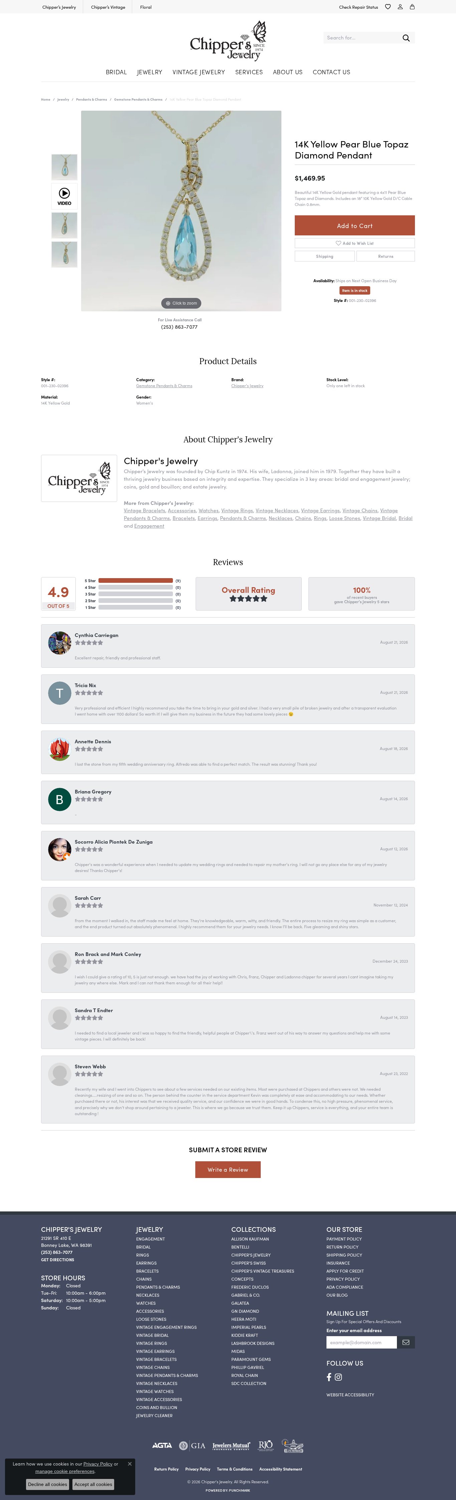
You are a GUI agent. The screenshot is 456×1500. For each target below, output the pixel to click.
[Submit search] (406, 37)
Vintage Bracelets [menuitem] (156, 1359)
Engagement (149, 525)
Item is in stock (355, 290)
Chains (303, 517)
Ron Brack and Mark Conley (108, 953)
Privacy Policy (343, 1279)
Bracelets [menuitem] (147, 1271)
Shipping (324, 256)
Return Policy (342, 1247)
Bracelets (184, 517)
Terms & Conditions (235, 1469)
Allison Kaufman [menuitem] (250, 1239)
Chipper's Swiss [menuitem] (248, 1263)
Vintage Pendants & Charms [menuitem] (167, 1375)
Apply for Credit (345, 1271)
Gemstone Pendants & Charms (138, 99)
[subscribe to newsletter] (406, 1342)
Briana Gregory (93, 791)
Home (45, 99)
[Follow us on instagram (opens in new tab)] (338, 1377)
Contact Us (331, 72)
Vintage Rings (237, 510)
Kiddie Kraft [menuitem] (244, 1335)
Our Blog (337, 1295)
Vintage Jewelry (199, 72)
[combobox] (360, 37)
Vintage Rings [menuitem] (151, 1343)
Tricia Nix (85, 684)
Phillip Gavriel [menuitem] (247, 1367)
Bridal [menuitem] (143, 1247)
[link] (58, 6)
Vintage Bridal (379, 517)
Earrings (207, 517)
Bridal (116, 72)
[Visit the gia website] (192, 1445)
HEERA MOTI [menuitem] (243, 1319)
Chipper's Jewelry (247, 385)
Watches (209, 510)
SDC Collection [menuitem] (248, 1383)
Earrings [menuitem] (146, 1263)
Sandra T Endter (94, 1009)
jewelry (63, 99)
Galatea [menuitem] (240, 1303)
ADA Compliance (344, 1287)
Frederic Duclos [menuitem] (250, 1287)
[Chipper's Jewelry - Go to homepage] (228, 37)
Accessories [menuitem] (150, 1311)
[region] (181, 211)
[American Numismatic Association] (292, 1445)
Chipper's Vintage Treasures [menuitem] (262, 1271)
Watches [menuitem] (146, 1303)
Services (249, 72)
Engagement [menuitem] (150, 1239)
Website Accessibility (350, 1394)
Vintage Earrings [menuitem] (155, 1351)
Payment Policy (344, 1239)
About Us (288, 72)
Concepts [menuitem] (242, 1279)
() (178, 580)
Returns (386, 256)
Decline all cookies (47, 1484)
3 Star (90, 594)
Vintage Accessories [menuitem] (159, 1399)
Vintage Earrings (320, 510)
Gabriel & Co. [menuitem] (245, 1295)
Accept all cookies (93, 1484)
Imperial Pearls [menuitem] (248, 1327)
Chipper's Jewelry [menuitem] (251, 1255)
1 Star (90, 607)
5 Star (90, 580)
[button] (388, 6)
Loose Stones (344, 517)
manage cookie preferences (64, 1471)
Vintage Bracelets (144, 510)
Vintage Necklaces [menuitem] (156, 1383)
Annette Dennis (93, 741)
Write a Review (228, 1169)
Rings (320, 517)
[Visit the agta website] (162, 1445)
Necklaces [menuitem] (147, 1295)
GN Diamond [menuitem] (245, 1311)
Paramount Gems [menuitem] (251, 1359)
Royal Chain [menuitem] (244, 1375)
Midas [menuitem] (238, 1351)
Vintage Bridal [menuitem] (152, 1335)
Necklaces (280, 517)
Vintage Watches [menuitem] (155, 1391)
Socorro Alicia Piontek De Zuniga (114, 841)
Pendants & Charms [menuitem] (158, 1287)
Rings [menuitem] (142, 1255)
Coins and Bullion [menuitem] (156, 1407)
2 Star (90, 600)
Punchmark (239, 1490)
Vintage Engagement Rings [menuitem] (166, 1327)
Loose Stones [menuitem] (151, 1319)
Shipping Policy (344, 1255)
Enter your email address (354, 1330)
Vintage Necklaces (277, 510)
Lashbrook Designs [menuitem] (252, 1343)
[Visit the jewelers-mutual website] (231, 1445)
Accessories (182, 510)
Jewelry (150, 72)
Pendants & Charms (91, 99)
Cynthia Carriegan (97, 634)
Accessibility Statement (280, 1469)
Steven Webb (90, 1066)
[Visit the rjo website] (265, 1445)
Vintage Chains (360, 510)
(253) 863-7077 (179, 326)
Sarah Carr (88, 897)
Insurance (338, 1263)
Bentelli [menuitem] (240, 1247)
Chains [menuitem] (144, 1279)
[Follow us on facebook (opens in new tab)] (328, 1377)
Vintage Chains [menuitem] (153, 1367)
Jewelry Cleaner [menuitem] (154, 1415)
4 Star (90, 587)
